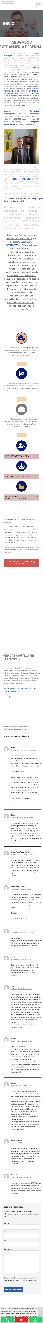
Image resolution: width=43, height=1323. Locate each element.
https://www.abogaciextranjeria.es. (18, 727)
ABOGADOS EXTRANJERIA (21, 179)
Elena (13, 747)
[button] (22, 364)
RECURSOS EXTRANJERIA (17, 456)
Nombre (7, 1223)
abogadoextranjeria (18, 886)
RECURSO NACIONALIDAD (17, 476)
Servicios (34, 111)
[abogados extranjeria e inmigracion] (8, 5)
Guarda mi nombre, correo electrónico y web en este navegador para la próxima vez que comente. (21, 1279)
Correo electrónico (10, 1232)
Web (5, 1240)
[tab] (21, 456)
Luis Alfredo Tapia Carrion (20, 852)
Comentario (8, 1249)
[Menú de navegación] (39, 5)
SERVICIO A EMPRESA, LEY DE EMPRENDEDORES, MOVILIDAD (15, 497)
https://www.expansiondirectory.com (15, 729)
